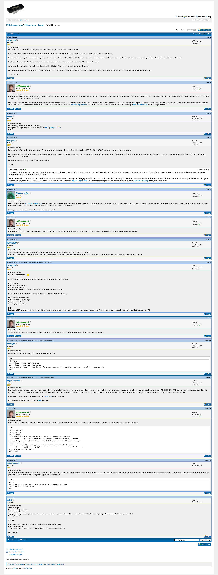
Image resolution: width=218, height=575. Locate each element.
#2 (210, 82)
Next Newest (22, 540)
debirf (40, 400)
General (40, 25)
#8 (210, 262)
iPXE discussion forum (14, 25)
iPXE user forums (30, 25)
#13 (210, 460)
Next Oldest (12, 540)
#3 (210, 113)
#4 (210, 137)
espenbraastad (49, 377)
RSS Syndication (60, 564)
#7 (210, 239)
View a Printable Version (15, 549)
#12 (210, 408)
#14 (210, 497)
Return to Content (38, 564)
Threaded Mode (198, 33)
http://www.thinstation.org (33, 203)
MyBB (15, 568)
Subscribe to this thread (15, 554)
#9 (210, 318)
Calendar (201, 17)
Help (209, 17)
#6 (210, 217)
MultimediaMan (22, 193)
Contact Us (11, 564)
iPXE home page (19, 564)
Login (20, 20)
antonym (11, 344)
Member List (190, 17)
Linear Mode (207, 33)
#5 (210, 189)
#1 (210, 37)
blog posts (48, 396)
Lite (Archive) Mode (49, 564)
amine (9, 116)
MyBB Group (28, 568)
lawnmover (12, 243)
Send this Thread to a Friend (17, 552)
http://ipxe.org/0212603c (53, 128)
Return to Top (28, 564)
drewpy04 (11, 40)
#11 (210, 377)
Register (26, 20)
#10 (210, 340)
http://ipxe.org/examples (79, 105)
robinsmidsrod (49, 340)
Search (180, 17)
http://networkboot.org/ (140, 105)
